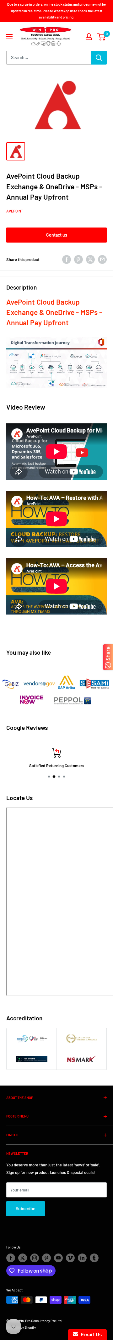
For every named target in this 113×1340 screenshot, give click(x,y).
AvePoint (14, 211)
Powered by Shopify (21, 1327)
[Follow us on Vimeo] (70, 1258)
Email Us (90, 1334)
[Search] (99, 58)
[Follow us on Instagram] (34, 1258)
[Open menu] (9, 36)
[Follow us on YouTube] (58, 1258)
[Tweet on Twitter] (90, 259)
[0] (101, 36)
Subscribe (25, 1208)
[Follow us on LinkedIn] (82, 1258)
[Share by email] (102, 259)
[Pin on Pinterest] (78, 259)
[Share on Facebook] (66, 259)
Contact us (56, 235)
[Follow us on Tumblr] (94, 1258)
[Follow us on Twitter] (22, 1258)
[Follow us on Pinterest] (46, 1258)
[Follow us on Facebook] (10, 1258)
